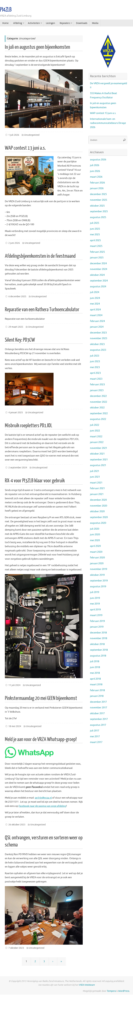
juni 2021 (95, 476)
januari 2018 (96, 696)
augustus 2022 (98, 419)
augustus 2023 (98, 350)
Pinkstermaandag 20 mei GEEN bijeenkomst (41, 698)
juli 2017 (94, 730)
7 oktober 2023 (16, 948)
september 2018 (99, 649)
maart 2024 (96, 315)
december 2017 (98, 701)
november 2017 (98, 707)
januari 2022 (96, 442)
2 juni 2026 (14, 243)
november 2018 (98, 638)
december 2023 (98, 332)
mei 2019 (95, 603)
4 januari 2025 (15, 412)
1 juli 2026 (13, 135)
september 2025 (99, 211)
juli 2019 (94, 592)
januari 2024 (96, 326)
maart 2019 (96, 615)
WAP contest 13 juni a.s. (25, 148)
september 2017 (99, 719)
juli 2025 (94, 223)
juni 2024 (95, 298)
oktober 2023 (97, 344)
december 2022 (98, 396)
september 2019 (99, 580)
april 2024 (95, 309)
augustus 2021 (98, 465)
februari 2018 (97, 690)
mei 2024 (95, 303)
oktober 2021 (97, 453)
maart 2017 (96, 742)
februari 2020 (97, 557)
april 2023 (95, 373)
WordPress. (124, 991)
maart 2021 (96, 482)
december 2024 (98, 263)
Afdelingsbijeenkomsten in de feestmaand (40, 256)
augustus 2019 (98, 586)
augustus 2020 (98, 523)
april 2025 (95, 240)
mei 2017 (95, 736)
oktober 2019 (97, 575)
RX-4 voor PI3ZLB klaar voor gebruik (35, 481)
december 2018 (98, 632)
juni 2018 (95, 667)
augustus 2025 (98, 217)
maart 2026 (96, 176)
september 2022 (99, 413)
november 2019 (98, 569)
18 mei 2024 (14, 726)
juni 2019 (95, 598)
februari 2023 (97, 384)
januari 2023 (96, 390)
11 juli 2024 (14, 685)
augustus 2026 (98, 159)
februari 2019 (97, 621)
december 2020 (98, 499)
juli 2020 (94, 528)
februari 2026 (97, 182)
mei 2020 (95, 540)
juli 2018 (94, 661)
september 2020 (99, 517)
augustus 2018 (98, 655)
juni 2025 (95, 228)
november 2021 (98, 448)
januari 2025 (96, 257)
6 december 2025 (17, 296)
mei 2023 (95, 367)
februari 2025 (97, 252)
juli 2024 (94, 292)
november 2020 (98, 505)
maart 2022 (96, 436)
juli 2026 (94, 165)
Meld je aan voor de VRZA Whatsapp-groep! (41, 739)
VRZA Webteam (87, 984)
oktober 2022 (97, 407)
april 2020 (95, 546)
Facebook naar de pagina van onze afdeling (42, 806)
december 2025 (98, 194)
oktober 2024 (97, 275)
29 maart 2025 (15, 326)
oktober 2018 (97, 644)
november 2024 (98, 269)
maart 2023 (96, 378)
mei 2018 (95, 673)
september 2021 (99, 459)
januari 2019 (96, 626)
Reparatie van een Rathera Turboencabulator (42, 309)
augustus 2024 (98, 286)
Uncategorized (31, 135)
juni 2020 (95, 534)
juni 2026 (95, 171)
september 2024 (99, 280)
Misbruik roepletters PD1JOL (28, 426)
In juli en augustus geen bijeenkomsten (37, 47)
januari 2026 (96, 188)
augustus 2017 (98, 725)
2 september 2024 (17, 467)
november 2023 (98, 338)
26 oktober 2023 (16, 824)
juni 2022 (95, 430)
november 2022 (98, 402)
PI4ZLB (5, 10)
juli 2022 (94, 425)
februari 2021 (97, 488)
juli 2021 (94, 471)
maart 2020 (96, 551)
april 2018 (95, 678)
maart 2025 (96, 246)
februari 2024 (97, 321)
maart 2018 (96, 684)
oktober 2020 (97, 511)
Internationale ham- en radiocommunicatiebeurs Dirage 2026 (108, 123)
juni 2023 (95, 361)
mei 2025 (95, 234)
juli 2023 (94, 355)
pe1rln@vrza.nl (43, 797)
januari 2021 (96, 494)
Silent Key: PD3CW (20, 340)
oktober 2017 (97, 713)
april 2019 (95, 609)
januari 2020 (96, 563)
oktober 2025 (97, 205)
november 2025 (98, 200)
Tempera (111, 991)
